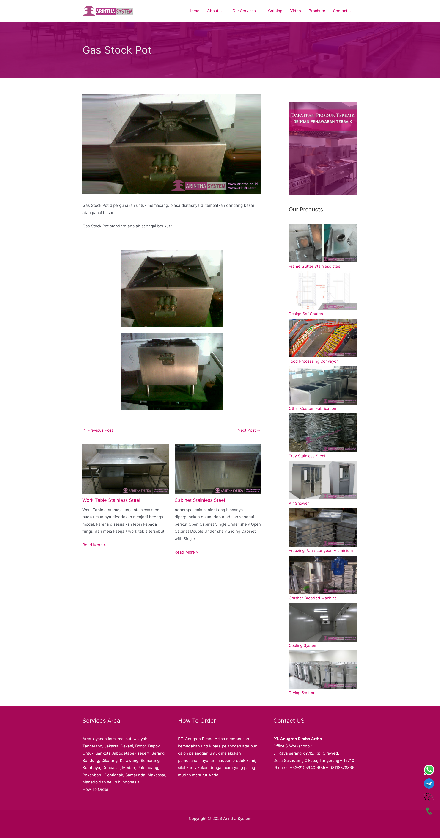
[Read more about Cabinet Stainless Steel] (218, 468)
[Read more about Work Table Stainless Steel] (125, 468)
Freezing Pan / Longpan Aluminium (321, 550)
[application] (258, 11)
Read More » (94, 545)
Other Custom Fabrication (312, 408)
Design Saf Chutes (306, 313)
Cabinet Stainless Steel (200, 500)
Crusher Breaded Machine (313, 598)
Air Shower (299, 503)
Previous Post (98, 430)
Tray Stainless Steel (307, 456)
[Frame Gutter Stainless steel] (323, 243)
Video (295, 10)
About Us (216, 10)
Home (193, 10)
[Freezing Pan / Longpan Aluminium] (323, 527)
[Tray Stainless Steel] (323, 432)
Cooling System (303, 645)
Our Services (244, 10)
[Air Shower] (323, 480)
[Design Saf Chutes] (323, 290)
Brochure (317, 10)
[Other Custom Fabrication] (323, 385)
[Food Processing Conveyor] (323, 338)
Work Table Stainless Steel (111, 500)
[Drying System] (323, 669)
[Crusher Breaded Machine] (323, 575)
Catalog (275, 10)
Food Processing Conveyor (313, 361)
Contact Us (343, 10)
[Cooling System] (323, 622)
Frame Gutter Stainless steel (315, 266)
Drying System (302, 692)
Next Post (249, 430)
